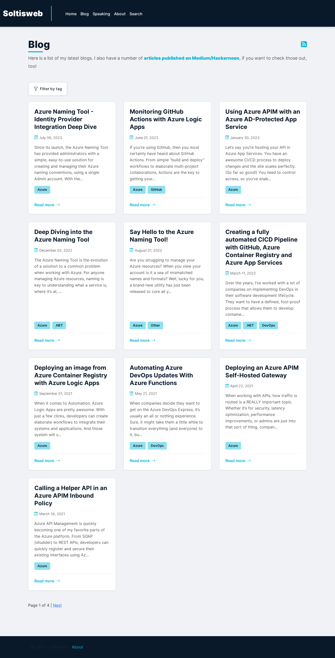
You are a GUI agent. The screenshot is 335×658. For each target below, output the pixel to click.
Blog (84, 13)
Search (135, 13)
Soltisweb (23, 13)
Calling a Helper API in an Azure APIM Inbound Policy (70, 495)
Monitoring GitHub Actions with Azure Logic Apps (166, 119)
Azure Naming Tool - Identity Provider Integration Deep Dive (65, 119)
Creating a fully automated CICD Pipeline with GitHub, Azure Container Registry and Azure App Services (261, 247)
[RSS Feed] (304, 44)
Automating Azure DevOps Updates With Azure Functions (161, 375)
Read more (44, 204)
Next (57, 605)
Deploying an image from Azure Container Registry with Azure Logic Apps (70, 375)
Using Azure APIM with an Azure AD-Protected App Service (262, 119)
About (120, 13)
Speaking (101, 13)
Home (71, 13)
